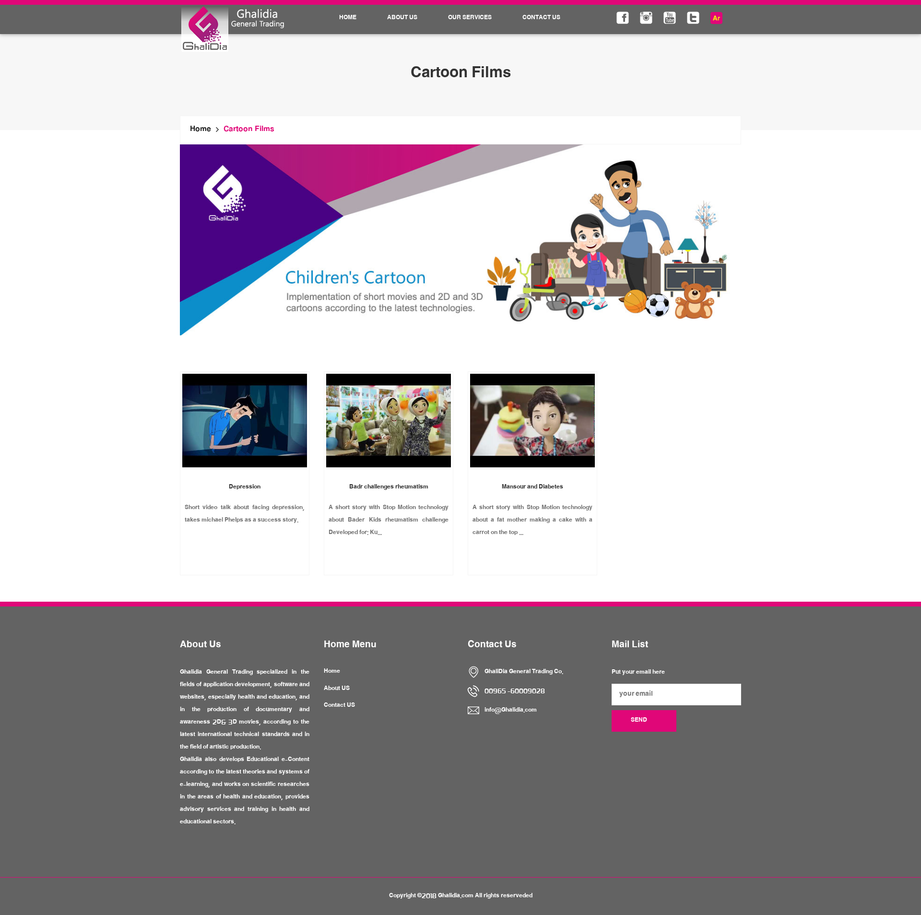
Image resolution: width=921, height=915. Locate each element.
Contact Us (541, 18)
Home (347, 18)
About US (337, 689)
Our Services (470, 18)
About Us (402, 18)
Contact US (339, 706)
